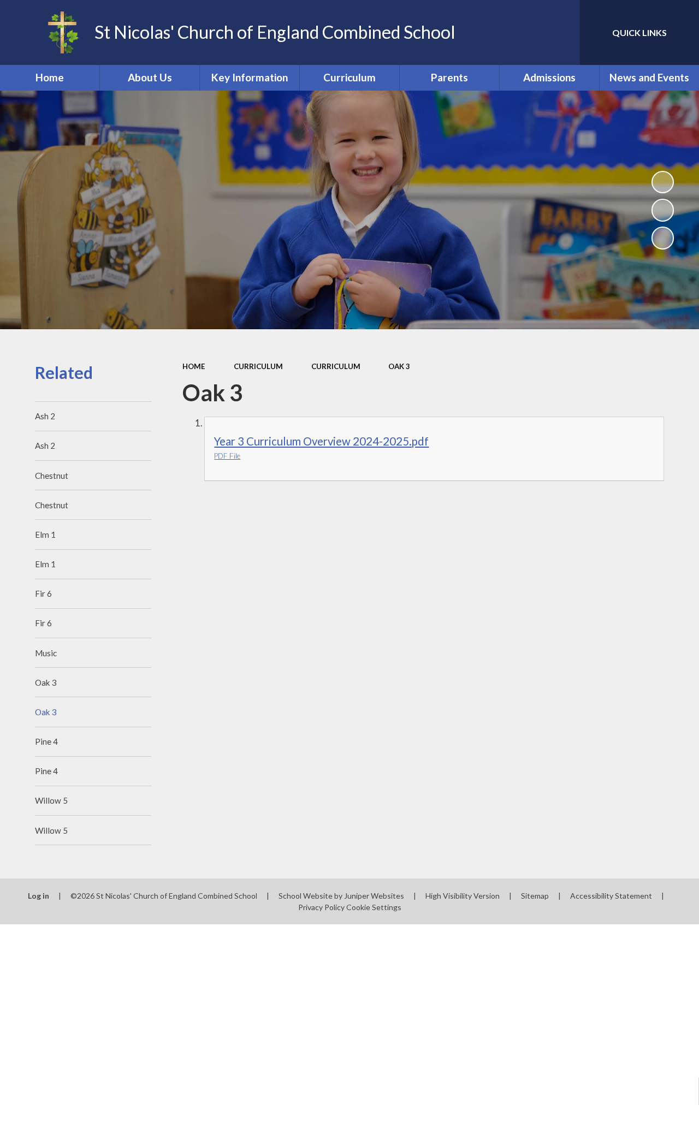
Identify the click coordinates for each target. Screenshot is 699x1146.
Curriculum (258, 366)
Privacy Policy (321, 907)
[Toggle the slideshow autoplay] (662, 182)
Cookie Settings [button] (373, 907)
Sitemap (535, 895)
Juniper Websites (374, 895)
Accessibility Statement (611, 895)
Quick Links (639, 32)
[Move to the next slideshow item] (662, 238)
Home (193, 366)
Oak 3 (399, 366)
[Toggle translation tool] (525, 32)
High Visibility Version (462, 895)
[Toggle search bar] (562, 32)
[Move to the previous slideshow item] (662, 210)
